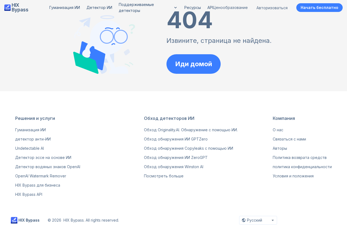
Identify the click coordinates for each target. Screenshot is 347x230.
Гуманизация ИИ (30, 129)
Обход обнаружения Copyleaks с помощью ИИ (188, 148)
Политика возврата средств (300, 157)
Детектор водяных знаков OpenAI (47, 166)
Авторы (280, 148)
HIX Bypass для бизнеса (37, 185)
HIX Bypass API (28, 194)
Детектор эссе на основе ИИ (43, 157)
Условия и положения (293, 176)
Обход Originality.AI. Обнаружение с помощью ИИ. (191, 129)
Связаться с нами (289, 139)
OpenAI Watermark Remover (40, 176)
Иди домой (193, 64)
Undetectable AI (29, 148)
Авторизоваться (272, 7)
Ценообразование (230, 7)
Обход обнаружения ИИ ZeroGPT (176, 157)
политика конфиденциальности (302, 166)
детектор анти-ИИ (33, 139)
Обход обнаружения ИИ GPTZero (176, 139)
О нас (278, 129)
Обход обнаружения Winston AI (173, 166)
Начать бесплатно (319, 7)
